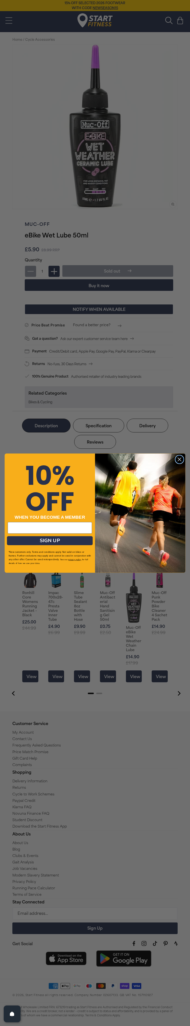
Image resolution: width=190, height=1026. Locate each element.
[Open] (12, 1013)
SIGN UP (50, 540)
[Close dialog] (179, 459)
